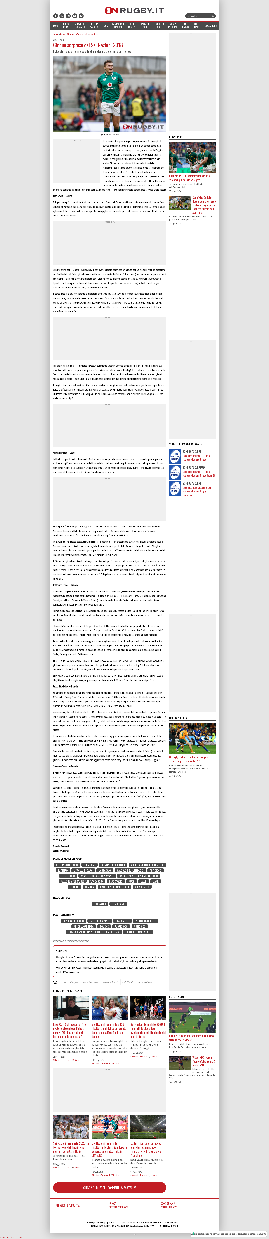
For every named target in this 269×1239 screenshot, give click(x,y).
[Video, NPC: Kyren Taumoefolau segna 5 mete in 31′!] (180, 1063)
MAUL (143, 881)
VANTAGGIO (105, 870)
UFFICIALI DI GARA (83, 870)
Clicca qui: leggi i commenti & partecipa (109, 1187)
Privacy (112, 1203)
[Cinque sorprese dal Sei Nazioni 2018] (109, 94)
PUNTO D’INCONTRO (145, 921)
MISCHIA (89, 887)
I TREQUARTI (118, 904)
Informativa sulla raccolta (11, 1237)
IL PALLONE (89, 865)
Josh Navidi (127, 982)
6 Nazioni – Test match (77, 34)
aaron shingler (71, 982)
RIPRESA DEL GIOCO (74, 921)
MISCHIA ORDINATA (84, 926)
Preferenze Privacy (118, 1207)
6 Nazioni (93, 34)
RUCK (131, 881)
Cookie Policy (168, 1203)
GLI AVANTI (100, 904)
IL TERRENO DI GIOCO (67, 865)
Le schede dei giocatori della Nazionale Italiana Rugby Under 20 (199, 473)
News (62, 34)
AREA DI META (142, 887)
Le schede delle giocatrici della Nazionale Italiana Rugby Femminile (198, 491)
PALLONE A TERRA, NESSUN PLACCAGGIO (82, 881)
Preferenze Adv (169, 1207)
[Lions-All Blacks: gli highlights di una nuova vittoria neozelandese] (192, 1017)
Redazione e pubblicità (68, 1205)
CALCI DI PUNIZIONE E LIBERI (114, 887)
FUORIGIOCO (68, 876)
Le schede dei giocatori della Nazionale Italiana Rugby (196, 457)
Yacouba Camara (145, 982)
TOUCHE (74, 887)
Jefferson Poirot (110, 982)
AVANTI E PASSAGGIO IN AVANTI (97, 876)
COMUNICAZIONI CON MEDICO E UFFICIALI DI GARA (94, 932)
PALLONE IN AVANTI (99, 921)
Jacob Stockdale (90, 982)
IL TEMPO (63, 870)
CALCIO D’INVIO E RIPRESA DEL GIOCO (139, 876)
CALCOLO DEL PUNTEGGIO (130, 870)
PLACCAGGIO (116, 881)
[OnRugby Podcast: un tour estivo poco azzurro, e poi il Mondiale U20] (192, 739)
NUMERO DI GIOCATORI (113, 865)
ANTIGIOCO (155, 870)
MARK (155, 881)
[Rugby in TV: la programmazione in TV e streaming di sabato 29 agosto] (192, 157)
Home (55, 34)
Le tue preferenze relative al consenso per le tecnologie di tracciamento (229, 1233)
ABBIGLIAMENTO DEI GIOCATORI (147, 865)
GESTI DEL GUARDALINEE (138, 932)
